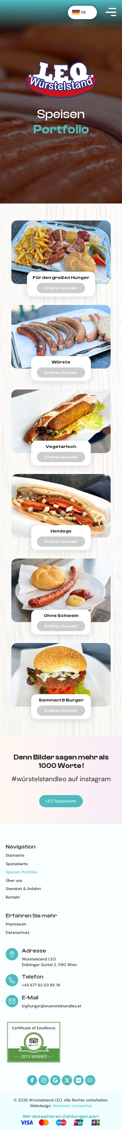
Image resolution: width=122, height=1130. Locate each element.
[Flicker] (78, 1080)
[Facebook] (32, 1080)
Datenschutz (18, 932)
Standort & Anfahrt (23, 888)
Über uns (14, 880)
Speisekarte (17, 863)
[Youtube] (90, 1080)
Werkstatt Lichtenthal (72, 1105)
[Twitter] (67, 1080)
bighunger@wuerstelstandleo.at (51, 1005)
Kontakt (13, 897)
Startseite (15, 855)
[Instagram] (44, 1080)
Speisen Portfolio (21, 871)
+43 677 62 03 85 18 (41, 985)
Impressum (16, 923)
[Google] (55, 1080)
